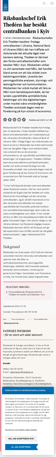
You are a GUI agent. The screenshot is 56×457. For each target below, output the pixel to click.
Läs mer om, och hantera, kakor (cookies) (21, 429)
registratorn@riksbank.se (21, 372)
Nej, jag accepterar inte (21, 439)
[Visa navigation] (52, 3)
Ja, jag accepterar (21, 447)
